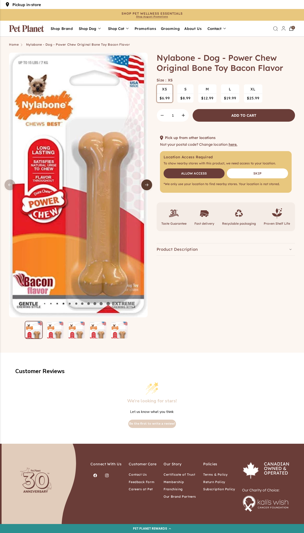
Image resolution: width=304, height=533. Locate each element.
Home (14, 45)
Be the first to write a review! (152, 423)
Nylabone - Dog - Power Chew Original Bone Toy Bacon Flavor (78, 45)
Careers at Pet (141, 489)
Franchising (173, 489)
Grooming (170, 28)
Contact (214, 28)
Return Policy (214, 482)
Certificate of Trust (179, 475)
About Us (193, 28)
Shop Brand (62, 28)
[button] (152, 528)
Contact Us (138, 475)
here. (233, 144)
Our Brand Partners (180, 497)
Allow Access (194, 173)
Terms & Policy (215, 475)
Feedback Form (141, 482)
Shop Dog (87, 28)
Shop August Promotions (152, 16)
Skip (257, 173)
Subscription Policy (219, 489)
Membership (174, 482)
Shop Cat (116, 28)
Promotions (145, 28)
